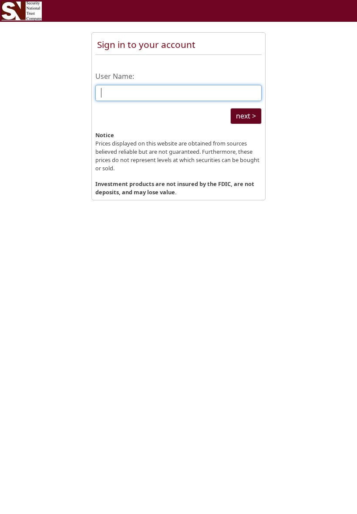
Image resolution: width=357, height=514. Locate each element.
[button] (246, 116)
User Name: (114, 76)
